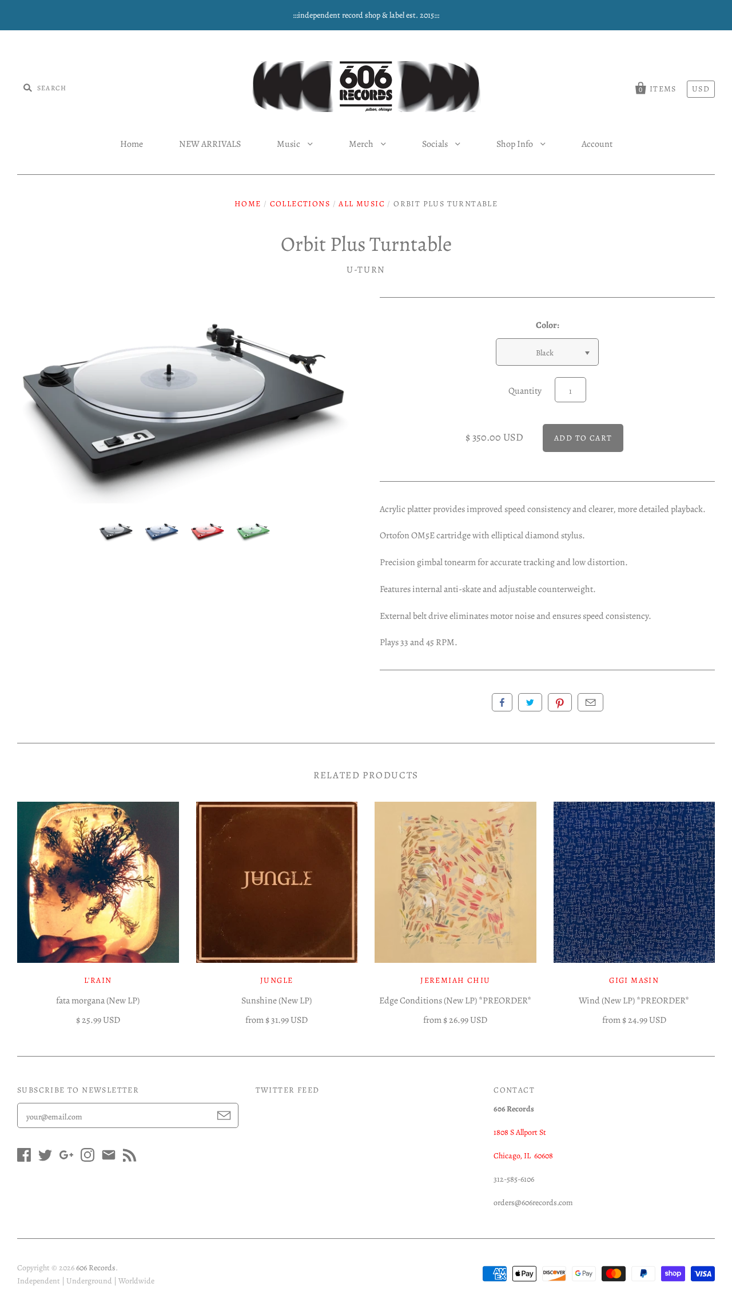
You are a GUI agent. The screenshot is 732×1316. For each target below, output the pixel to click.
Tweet (530, 702)
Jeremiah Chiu (455, 980)
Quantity (525, 391)
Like (502, 702)
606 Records (96, 1267)
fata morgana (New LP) (98, 1000)
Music (289, 144)
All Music (362, 203)
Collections (300, 203)
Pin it (560, 702)
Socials (435, 144)
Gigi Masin (634, 980)
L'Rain (98, 980)
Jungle (276, 980)
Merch (362, 144)
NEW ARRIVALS (210, 144)
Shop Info (515, 144)
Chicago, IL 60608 (523, 1155)
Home (131, 144)
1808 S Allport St (520, 1132)
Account (597, 144)
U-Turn (366, 269)
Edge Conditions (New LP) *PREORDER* (455, 1000)
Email (590, 702)
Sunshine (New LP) (276, 1000)
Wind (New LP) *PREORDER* (634, 1000)
